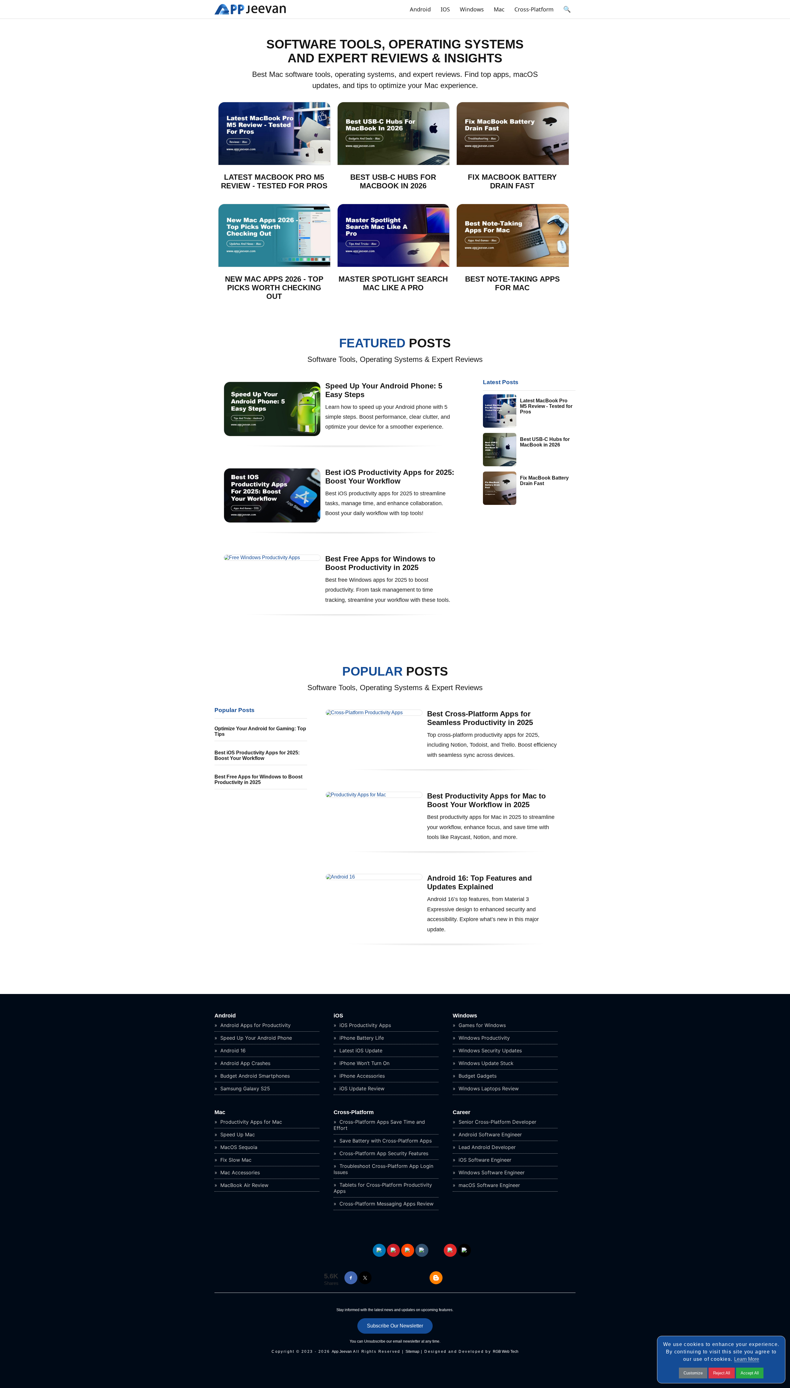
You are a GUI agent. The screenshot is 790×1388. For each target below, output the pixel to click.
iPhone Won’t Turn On (363, 1063)
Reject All (721, 1373)
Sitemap (412, 1351)
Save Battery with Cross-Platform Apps (385, 1141)
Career (461, 1112)
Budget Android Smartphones (254, 1076)
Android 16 (232, 1050)
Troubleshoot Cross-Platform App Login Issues (383, 1169)
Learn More (746, 1359)
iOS (445, 9)
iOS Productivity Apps (364, 1025)
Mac (499, 9)
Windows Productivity (483, 1038)
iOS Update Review (361, 1088)
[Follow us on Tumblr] (421, 1250)
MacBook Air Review (243, 1185)
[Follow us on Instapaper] (464, 1250)
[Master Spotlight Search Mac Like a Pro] (393, 265)
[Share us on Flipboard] (450, 1250)
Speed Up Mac (237, 1134)
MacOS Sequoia (238, 1147)
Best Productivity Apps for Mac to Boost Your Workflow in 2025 (486, 800)
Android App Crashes (244, 1063)
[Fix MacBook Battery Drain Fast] (512, 163)
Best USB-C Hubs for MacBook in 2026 (393, 181)
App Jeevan (342, 1351)
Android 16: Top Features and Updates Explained (479, 882)
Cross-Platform (534, 9)
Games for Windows (481, 1025)
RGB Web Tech (505, 1351)
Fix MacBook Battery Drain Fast (512, 181)
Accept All (750, 1373)
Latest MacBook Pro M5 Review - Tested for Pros (274, 181)
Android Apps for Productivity (255, 1025)
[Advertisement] (260, 840)
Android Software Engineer (489, 1134)
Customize (693, 1373)
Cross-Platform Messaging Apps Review (386, 1204)
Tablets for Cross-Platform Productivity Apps (383, 1188)
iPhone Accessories (361, 1076)
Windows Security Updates (489, 1050)
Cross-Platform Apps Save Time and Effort (379, 1125)
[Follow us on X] (365, 1277)
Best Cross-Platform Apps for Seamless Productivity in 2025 (480, 718)
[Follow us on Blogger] (436, 1277)
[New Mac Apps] (274, 265)
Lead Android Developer (486, 1147)
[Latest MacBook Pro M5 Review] (274, 163)
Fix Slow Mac (235, 1160)
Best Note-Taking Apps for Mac (512, 283)
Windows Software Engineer (491, 1172)
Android (420, 9)
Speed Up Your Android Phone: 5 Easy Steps (383, 390)
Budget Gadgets (477, 1076)
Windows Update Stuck (485, 1063)
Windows (472, 9)
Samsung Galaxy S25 (244, 1088)
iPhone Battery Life (361, 1038)
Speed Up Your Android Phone (255, 1038)
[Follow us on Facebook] (350, 1277)
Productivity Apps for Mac (250, 1122)
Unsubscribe (374, 1341)
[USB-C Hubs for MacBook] (393, 163)
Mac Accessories (239, 1172)
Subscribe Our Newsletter (395, 1325)
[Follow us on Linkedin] (379, 1250)
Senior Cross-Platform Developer (496, 1122)
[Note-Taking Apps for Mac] (512, 265)
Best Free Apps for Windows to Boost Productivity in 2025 (380, 563)
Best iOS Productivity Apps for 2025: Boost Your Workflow (389, 476)
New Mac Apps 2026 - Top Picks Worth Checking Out (274, 287)
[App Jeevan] (250, 14)
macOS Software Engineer (488, 1185)
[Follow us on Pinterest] (393, 1250)
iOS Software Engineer (484, 1160)
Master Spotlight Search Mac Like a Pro (393, 283)
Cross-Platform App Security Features (383, 1153)
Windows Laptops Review (488, 1088)
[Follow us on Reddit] (407, 1250)
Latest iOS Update (360, 1050)
